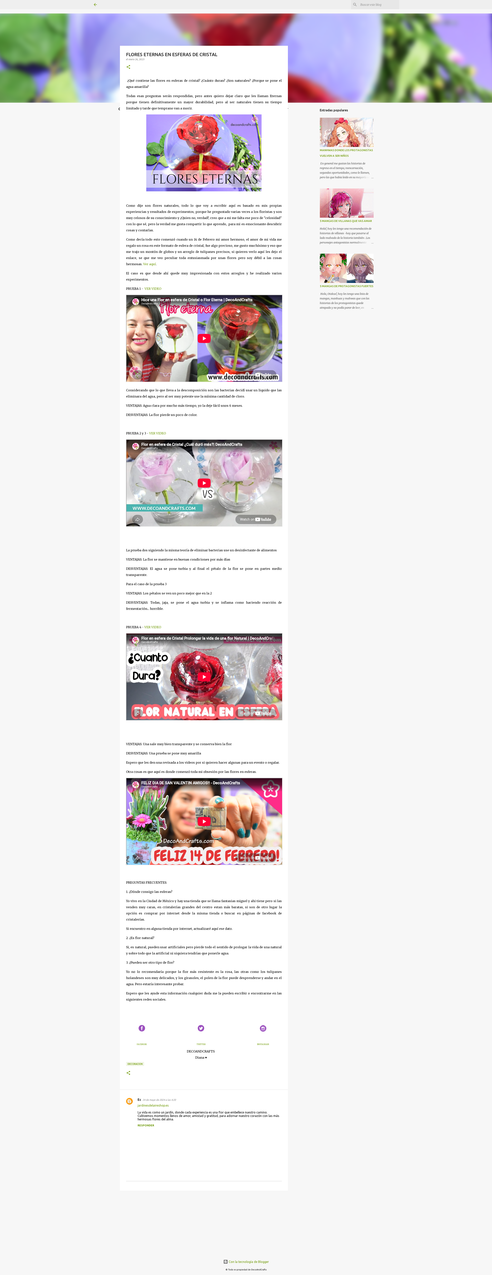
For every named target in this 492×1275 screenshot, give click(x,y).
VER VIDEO (153, 289)
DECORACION (135, 1064)
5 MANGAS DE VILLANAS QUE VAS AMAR (346, 220)
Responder (146, 1125)
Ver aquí (149, 264)
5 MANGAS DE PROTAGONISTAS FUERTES (346, 286)
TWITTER (201, 1044)
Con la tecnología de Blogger (248, 1261)
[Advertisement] (203, 1223)
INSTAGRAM (263, 1044)
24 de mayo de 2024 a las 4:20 (159, 1099)
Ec (139, 1099)
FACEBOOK (142, 1044)
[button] (128, 67)
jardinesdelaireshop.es (153, 1105)
